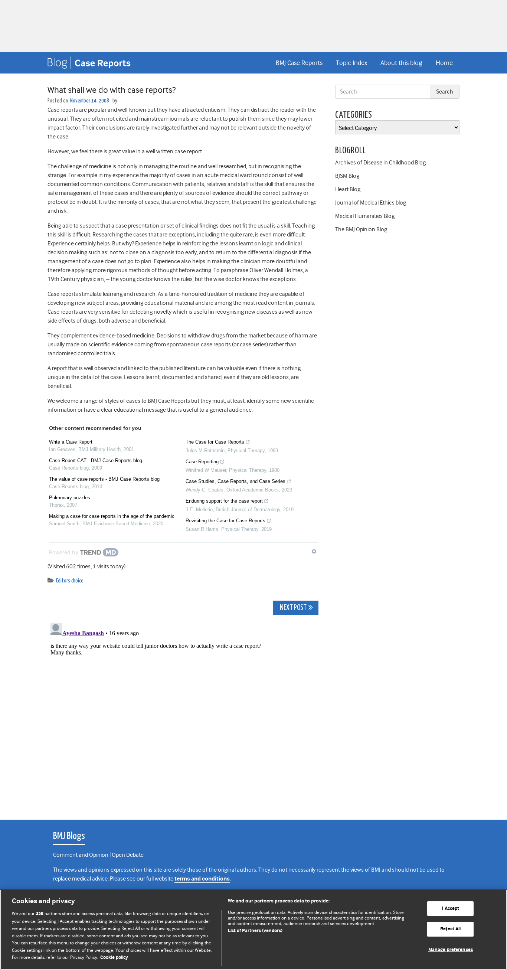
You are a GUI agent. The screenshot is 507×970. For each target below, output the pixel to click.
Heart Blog (347, 189)
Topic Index (351, 62)
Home (444, 62)
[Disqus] (183, 713)
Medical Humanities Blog (365, 216)
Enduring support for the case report (224, 501)
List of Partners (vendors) (255, 931)
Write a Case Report (70, 442)
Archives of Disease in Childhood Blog (380, 162)
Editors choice (70, 581)
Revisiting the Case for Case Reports (225, 520)
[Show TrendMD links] (314, 551)
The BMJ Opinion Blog (361, 229)
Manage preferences (450, 950)
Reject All (450, 929)
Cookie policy (114, 957)
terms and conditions (202, 878)
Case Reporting (202, 461)
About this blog (401, 62)
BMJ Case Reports (299, 62)
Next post (293, 607)
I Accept (450, 908)
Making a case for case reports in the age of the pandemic (111, 516)
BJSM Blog (347, 176)
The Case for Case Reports (215, 442)
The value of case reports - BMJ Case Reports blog (104, 479)
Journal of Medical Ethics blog (370, 202)
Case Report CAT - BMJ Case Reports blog (95, 460)
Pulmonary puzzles (69, 497)
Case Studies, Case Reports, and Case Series (235, 481)
